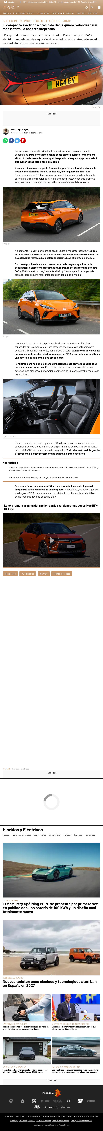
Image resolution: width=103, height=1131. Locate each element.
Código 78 (52, 2)
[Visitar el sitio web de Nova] (45, 1101)
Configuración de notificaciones (46, 1125)
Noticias (70, 13)
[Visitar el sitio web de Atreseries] (68, 1101)
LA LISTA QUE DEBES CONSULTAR (66, 1067)
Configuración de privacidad (81, 1121)
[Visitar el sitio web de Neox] (34, 1101)
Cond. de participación (60, 1121)
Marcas (7, 13)
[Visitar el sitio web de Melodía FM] (37, 1107)
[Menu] (99, 7)
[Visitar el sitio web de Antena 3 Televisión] (11, 1101)
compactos (10, 573)
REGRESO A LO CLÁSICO (13, 978)
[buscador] (92, 7)
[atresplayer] (86, 7)
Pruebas (81, 13)
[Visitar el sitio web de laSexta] (22, 1101)
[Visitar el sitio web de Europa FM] (92, 1101)
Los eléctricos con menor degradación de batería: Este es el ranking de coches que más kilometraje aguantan (75, 1071)
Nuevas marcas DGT (88, 2)
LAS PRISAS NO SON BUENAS (15, 1024)
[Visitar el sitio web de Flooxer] (66, 1107)
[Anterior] (20, 2)
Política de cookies (43, 1121)
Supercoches (43, 13)
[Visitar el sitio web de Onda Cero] (80, 1101)
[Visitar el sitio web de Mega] (57, 1101)
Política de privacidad (27, 1121)
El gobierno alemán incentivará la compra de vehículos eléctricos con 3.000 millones (75, 1028)
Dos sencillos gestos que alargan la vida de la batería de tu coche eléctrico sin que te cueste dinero (26, 1028)
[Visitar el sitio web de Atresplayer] (51, 1107)
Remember (92, 13)
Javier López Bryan (19, 129)
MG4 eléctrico (27, 573)
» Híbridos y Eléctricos (20, 769)
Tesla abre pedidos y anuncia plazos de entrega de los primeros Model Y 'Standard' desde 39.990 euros (25, 1071)
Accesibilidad (64, 1125)
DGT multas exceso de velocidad (35, 2)
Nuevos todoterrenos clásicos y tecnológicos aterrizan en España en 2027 (43, 477)
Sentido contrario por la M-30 (69, 2)
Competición (58, 13)
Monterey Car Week (10, 900)
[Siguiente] (98, 2)
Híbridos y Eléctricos (23, 13)
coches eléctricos (61, 573)
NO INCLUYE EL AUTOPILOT (14, 1067)
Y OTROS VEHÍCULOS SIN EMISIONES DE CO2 (70, 1024)
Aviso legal (14, 1121)
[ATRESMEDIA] (51, 1093)
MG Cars (44, 573)
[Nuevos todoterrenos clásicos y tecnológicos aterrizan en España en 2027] (51, 948)
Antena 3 (6, 769)
